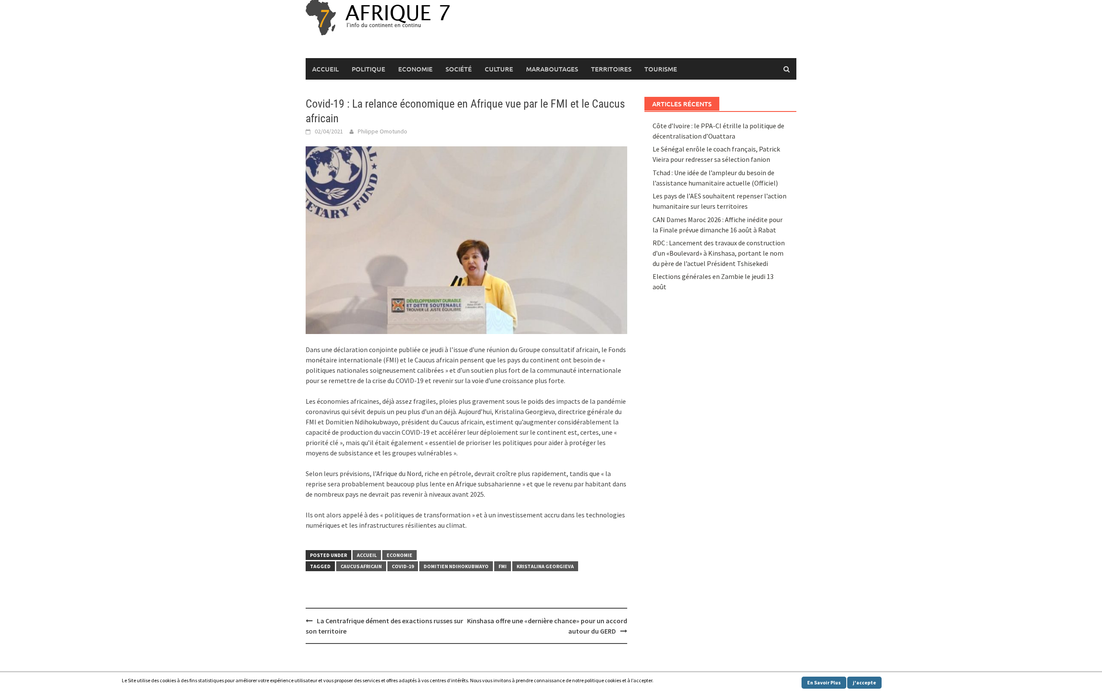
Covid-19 (403, 566)
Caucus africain (361, 566)
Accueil (325, 69)
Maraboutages (552, 69)
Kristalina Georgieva (545, 566)
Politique (368, 69)
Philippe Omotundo (382, 131)
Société (459, 69)
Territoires (611, 69)
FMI (502, 566)
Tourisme (660, 69)
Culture (499, 69)
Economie (415, 69)
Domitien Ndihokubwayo (456, 566)
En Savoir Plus (824, 682)
